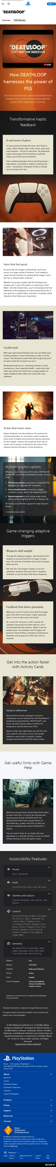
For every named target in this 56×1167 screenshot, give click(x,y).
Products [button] (8, 1100)
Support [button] (7, 1110)
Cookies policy (38, 1157)
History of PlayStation (11, 1094)
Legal (6, 1156)
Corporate (7, 1091)
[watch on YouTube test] (47, 64)
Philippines (12, 1153)
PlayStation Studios (10, 1084)
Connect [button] (7, 1121)
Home (6, 1064)
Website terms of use (26, 1157)
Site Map (48, 1157)
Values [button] (7, 1105)
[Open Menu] (3, 4)
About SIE (7, 1078)
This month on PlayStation (20, 1064)
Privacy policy (11, 1157)
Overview (6, 20)
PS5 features (19, 20)
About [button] (6, 1074)
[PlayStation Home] (28, 3)
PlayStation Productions (12, 1087)
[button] (28, 49)
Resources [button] (8, 1116)
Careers (6, 1081)
